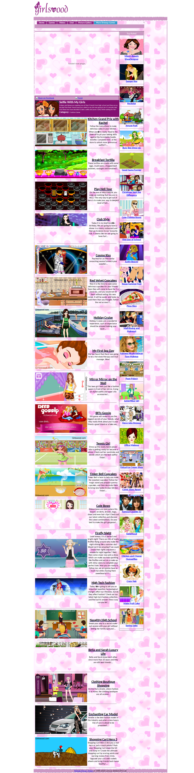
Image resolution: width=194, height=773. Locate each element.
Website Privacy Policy (83, 771)
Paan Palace (132, 379)
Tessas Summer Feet (131, 284)
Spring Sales (132, 626)
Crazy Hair (132, 581)
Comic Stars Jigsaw (131, 489)
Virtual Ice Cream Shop (131, 467)
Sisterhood (131, 534)
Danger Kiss (131, 81)
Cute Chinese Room (131, 217)
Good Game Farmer (131, 170)
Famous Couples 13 (131, 512)
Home (41, 23)
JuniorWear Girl (131, 401)
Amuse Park (132, 126)
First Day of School (131, 239)
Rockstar (131, 103)
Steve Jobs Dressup (131, 423)
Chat (72, 23)
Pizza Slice (132, 306)
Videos (62, 23)
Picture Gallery (85, 23)
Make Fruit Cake (132, 603)
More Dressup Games (105, 23)
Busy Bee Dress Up (131, 148)
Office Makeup (131, 445)
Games (52, 23)
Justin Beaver (131, 262)
